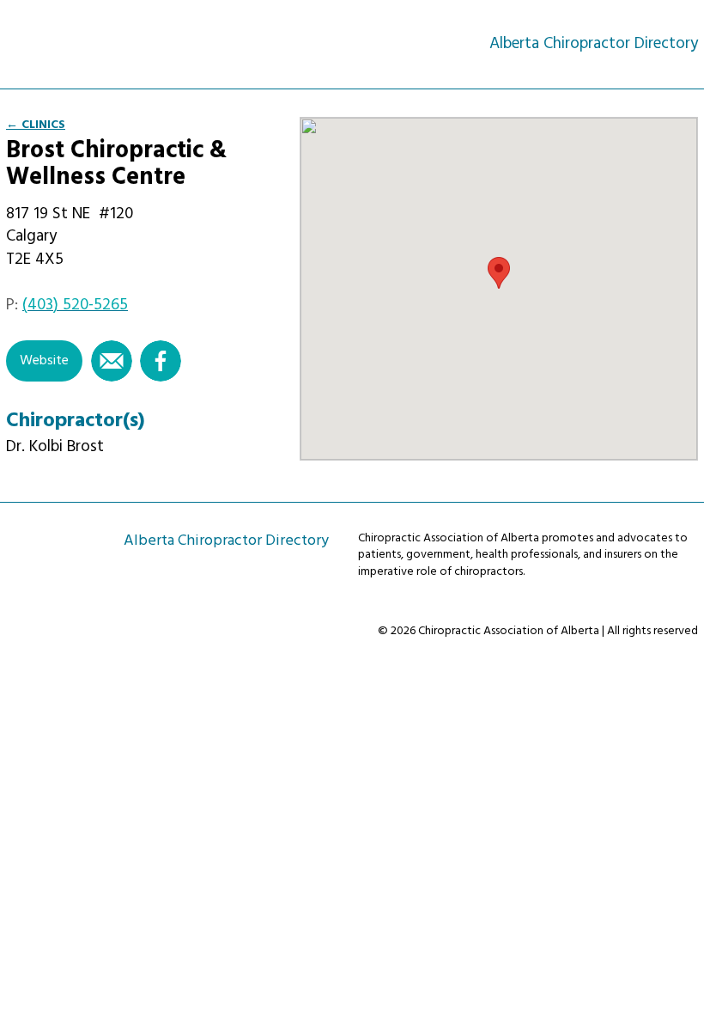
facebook (160, 361)
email (111, 361)
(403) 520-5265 (75, 305)
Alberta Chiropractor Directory (82, 43)
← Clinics (35, 125)
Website (44, 361)
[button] (499, 273)
